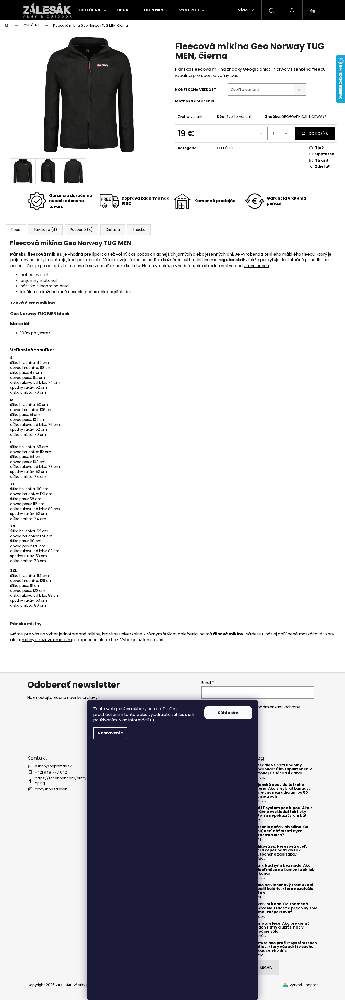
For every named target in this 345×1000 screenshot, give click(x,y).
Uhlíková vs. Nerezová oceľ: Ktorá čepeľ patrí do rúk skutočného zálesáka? (280, 850)
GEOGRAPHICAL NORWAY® (304, 116)
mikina (219, 69)
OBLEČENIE (225, 148)
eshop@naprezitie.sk (53, 766)
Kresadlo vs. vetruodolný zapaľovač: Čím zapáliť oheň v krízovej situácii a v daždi (282, 769)
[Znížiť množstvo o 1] (261, 133)
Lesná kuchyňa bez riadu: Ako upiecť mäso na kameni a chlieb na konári (284, 869)
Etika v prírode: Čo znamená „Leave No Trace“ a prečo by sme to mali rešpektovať (285, 908)
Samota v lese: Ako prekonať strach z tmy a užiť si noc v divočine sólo (281, 927)
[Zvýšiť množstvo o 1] (286, 133)
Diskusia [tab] (113, 229)
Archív (266, 967)
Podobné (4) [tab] (81, 229)
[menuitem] (92, 10)
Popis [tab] (16, 229)
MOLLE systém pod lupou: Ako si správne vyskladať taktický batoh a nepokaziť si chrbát (283, 812)
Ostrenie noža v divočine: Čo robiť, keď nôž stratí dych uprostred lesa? (280, 831)
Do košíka (318, 133)
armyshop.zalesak (51, 789)
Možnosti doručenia (194, 101)
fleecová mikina (45, 254)
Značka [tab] (139, 229)
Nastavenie (110, 733)
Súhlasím (228, 713)
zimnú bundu (256, 266)
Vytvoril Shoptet (304, 985)
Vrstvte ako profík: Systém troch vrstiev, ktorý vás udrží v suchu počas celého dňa (285, 947)
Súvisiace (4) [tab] (45, 229)
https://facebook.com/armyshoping (62, 781)
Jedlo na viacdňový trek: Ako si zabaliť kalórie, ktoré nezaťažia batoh (283, 889)
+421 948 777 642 (51, 772)
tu (152, 720)
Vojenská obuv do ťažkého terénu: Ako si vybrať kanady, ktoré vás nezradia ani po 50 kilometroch (281, 791)
